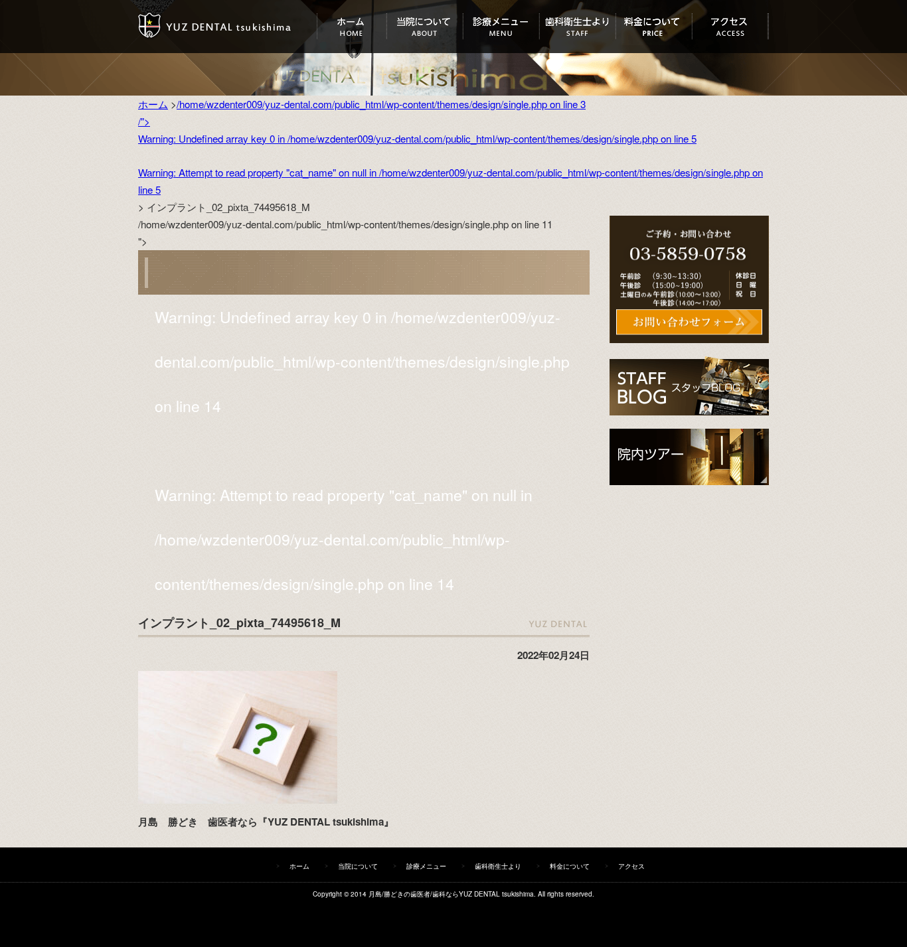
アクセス (730, 26)
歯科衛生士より (577, 26)
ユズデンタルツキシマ (227, 26)
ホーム (351, 26)
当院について (424, 26)
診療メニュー (501, 26)
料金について (654, 26)
